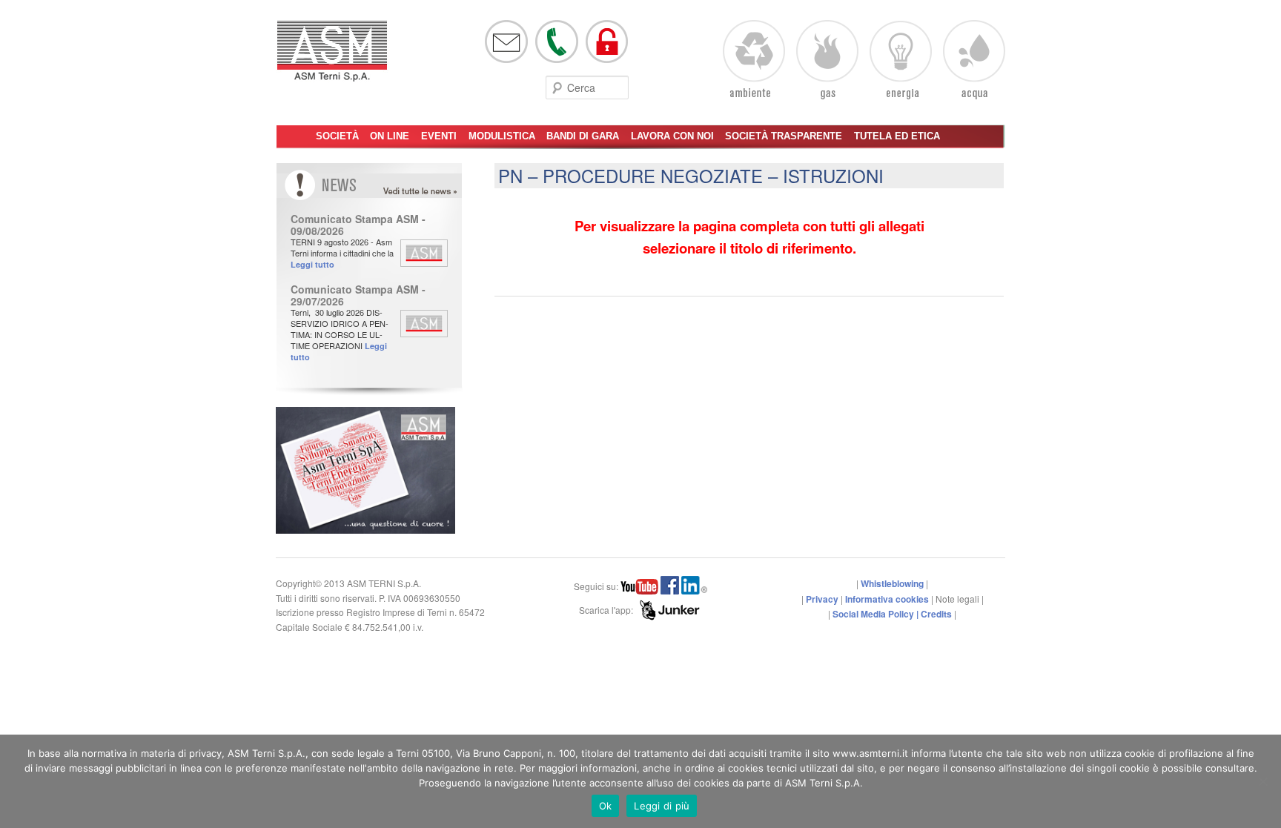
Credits (936, 613)
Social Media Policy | (877, 613)
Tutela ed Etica (897, 136)
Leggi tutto (312, 264)
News (434, 191)
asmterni (332, 58)
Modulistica (502, 136)
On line (389, 136)
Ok (605, 806)
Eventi (439, 136)
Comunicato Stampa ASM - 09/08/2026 (358, 224)
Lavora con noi (672, 136)
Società (337, 136)
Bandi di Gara (582, 136)
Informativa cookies (887, 599)
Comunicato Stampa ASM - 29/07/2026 (358, 295)
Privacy (822, 599)
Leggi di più (661, 806)
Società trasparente (783, 136)
